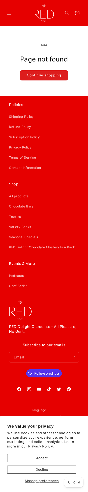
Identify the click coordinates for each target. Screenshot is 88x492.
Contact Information (25, 167)
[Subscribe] (74, 357)
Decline (42, 469)
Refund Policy (20, 127)
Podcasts (16, 276)
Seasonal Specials (23, 237)
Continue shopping (44, 75)
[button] (9, 13)
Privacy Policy (20, 147)
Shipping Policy (21, 116)
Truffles (15, 217)
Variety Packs (20, 227)
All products (18, 196)
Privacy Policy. (41, 446)
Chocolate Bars (21, 206)
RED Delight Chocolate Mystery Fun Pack (42, 247)
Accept (42, 458)
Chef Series (18, 286)
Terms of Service (22, 157)
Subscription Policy (24, 137)
